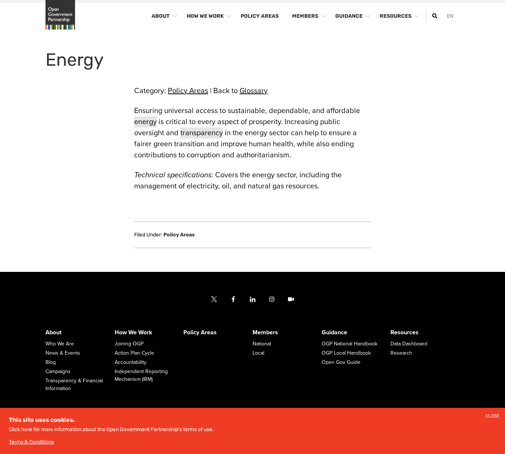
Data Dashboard (408, 344)
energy (145, 121)
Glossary (254, 90)
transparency (201, 133)
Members (265, 332)
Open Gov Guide (341, 362)
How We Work (133, 332)
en (450, 16)
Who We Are (59, 344)
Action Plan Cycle (134, 353)
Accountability (130, 362)
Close (492, 416)
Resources (404, 332)
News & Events (62, 353)
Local (258, 353)
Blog (50, 362)
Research (401, 353)
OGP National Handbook (349, 344)
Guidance (334, 332)
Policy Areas (188, 90)
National (262, 344)
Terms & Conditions (31, 442)
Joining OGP (129, 344)
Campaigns (58, 371)
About (53, 332)
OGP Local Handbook (346, 353)
